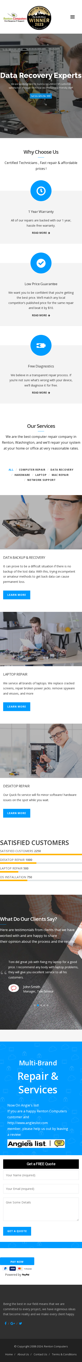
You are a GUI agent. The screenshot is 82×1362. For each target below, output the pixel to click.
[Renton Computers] (35, 17)
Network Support (41, 480)
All (11, 469)
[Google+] (12, 1323)
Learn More (16, 595)
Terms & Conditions (64, 1354)
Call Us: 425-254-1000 (41, 96)
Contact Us (40, 1354)
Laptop (40, 475)
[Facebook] (5, 1323)
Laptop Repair (15, 674)
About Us (23, 1354)
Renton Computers (56, 1346)
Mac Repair (60, 475)
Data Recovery (61, 469)
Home (9, 1354)
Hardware (22, 475)
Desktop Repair (16, 786)
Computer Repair (32, 469)
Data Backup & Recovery (24, 557)
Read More (39, 233)
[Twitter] (20, 1323)
